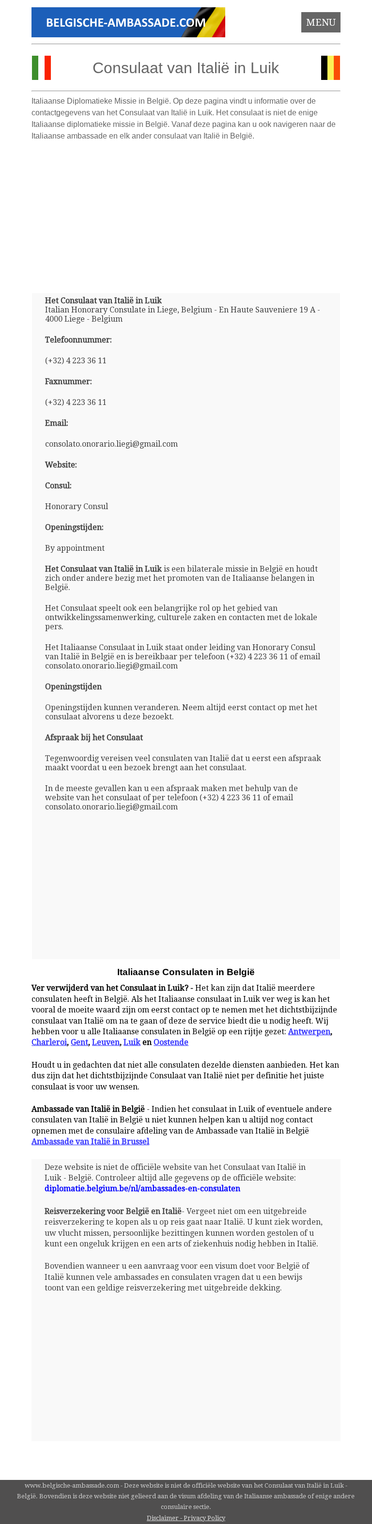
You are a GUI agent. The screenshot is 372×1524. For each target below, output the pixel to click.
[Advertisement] (186, 213)
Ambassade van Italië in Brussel (90, 1141)
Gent (79, 1042)
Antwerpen (309, 1031)
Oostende (171, 1042)
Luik (132, 1042)
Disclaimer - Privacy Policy (186, 1518)
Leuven (106, 1042)
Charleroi (49, 1042)
